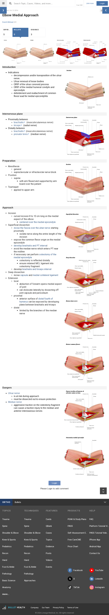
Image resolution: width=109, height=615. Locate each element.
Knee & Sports (9, 539)
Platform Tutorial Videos (99, 526)
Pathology (7, 573)
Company (34, 607)
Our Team (46, 607)
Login (102, 3)
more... (5, 594)
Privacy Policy (58, 607)
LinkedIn (99, 579)
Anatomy (6, 587)
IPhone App (94, 539)
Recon (5, 553)
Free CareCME (74, 539)
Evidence (50, 546)
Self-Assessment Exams (77, 533)
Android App (95, 546)
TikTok (76, 587)
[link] (25, 122)
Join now (90, 3)
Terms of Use (72, 607)
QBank (49, 526)
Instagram (100, 587)
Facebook (78, 570)
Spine (4, 526)
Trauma (5, 519)
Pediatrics (6, 546)
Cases (49, 533)
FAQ (91, 519)
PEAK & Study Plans (77, 519)
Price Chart (73, 546)
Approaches (29, 580)
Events (49, 567)
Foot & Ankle (8, 567)
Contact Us (94, 553)
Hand (4, 560)
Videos (49, 560)
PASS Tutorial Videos (99, 533)
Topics (49, 539)
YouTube (99, 570)
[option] (15, 52)
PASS (70, 526)
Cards (48, 519)
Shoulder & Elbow (10, 533)
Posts (48, 553)
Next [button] (105, 52)
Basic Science (8, 580)
